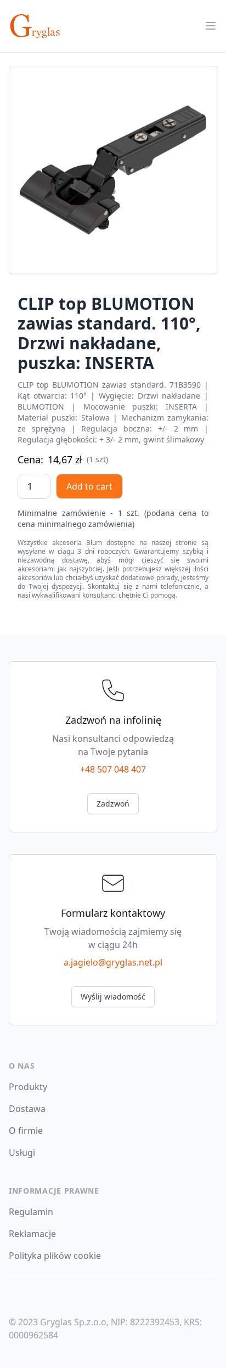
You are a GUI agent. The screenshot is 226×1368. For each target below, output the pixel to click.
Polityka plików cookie (55, 1256)
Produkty (28, 1087)
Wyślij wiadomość (113, 996)
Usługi (22, 1152)
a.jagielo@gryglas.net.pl (113, 962)
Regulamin (31, 1212)
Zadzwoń (113, 803)
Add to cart (89, 486)
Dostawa (27, 1109)
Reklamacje (32, 1234)
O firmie (26, 1131)
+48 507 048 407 (113, 769)
